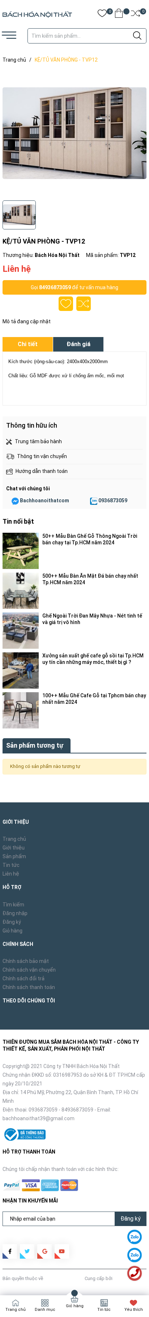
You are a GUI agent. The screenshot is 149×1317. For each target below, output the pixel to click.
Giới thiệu (14, 848)
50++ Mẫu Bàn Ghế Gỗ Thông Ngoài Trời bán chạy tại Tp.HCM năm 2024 (89, 539)
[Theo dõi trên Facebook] (10, 1251)
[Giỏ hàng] (118, 15)
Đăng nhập (15, 913)
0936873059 (112, 500)
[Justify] (137, 36)
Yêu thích (133, 1309)
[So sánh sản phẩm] (135, 15)
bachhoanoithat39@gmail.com (38, 1118)
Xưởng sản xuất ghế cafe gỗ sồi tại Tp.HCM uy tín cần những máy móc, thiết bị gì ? (93, 659)
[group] (74, 133)
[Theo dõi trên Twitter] (27, 1251)
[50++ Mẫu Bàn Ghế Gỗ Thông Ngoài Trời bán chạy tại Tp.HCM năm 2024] (21, 551)
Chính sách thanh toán (29, 987)
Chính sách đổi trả (23, 978)
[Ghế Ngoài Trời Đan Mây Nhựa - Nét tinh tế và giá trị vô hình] (21, 630)
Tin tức (11, 865)
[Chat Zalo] (93, 501)
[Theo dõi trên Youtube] (62, 1251)
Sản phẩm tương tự (34, 745)
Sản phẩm (14, 856)
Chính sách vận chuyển (29, 970)
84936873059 (55, 287)
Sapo (119, 1278)
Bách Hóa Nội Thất (64, 1278)
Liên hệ (11, 874)
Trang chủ (14, 839)
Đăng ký (12, 922)
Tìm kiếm (13, 904)
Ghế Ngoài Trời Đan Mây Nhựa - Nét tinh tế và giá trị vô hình (92, 619)
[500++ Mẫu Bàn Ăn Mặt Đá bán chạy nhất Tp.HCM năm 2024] (21, 591)
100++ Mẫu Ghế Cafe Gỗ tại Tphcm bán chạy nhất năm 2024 (94, 699)
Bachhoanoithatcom (44, 500)
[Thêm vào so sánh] (83, 303)
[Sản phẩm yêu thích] (102, 15)
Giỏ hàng (12, 931)
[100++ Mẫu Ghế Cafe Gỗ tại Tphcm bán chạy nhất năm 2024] (21, 710)
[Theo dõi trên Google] (44, 1251)
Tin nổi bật (18, 521)
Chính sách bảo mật (26, 961)
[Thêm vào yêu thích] (66, 303)
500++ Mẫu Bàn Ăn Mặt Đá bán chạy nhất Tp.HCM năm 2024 (90, 579)
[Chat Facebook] (15, 501)
